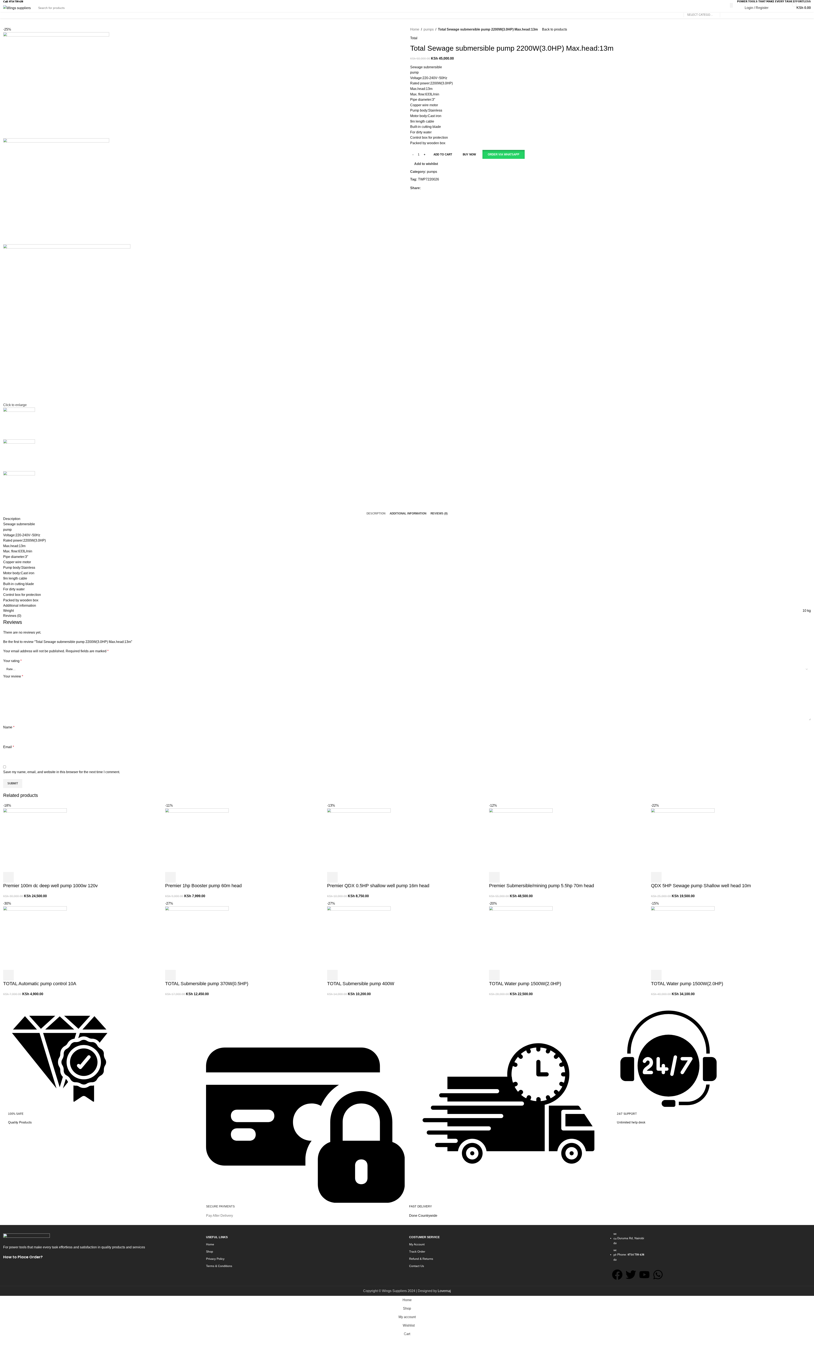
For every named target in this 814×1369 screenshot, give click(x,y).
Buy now (469, 154)
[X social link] (428, 188)
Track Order (417, 1251)
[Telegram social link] (442, 188)
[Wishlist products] (777, 8)
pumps (429, 29)
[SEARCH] (731, 5)
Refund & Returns (421, 1258)
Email (8, 747)
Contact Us (416, 1266)
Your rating (12, 661)
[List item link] (711, 1248)
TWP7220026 (428, 179)
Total (413, 38)
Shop (209, 1251)
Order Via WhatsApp (503, 154)
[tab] (376, 513)
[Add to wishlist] (679, 975)
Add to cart (442, 154)
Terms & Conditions (219, 1266)
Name (8, 727)
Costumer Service (424, 1237)
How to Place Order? (23, 1257)
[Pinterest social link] (433, 188)
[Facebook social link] (423, 188)
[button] (503, 154)
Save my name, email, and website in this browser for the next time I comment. (61, 772)
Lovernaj (444, 1291)
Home (414, 29)
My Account (417, 1244)
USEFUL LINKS (217, 1237)
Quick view (667, 975)
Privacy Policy (215, 1258)
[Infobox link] (102, 1066)
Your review (13, 676)
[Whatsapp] (658, 1274)
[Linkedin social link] (437, 188)
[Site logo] (17, 8)
